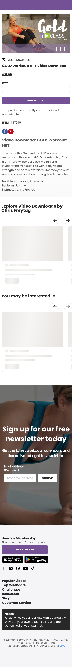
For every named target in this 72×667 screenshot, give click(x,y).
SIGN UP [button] (47, 478)
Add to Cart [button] (36, 100)
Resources (10, 594)
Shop (6, 598)
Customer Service (16, 603)
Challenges (11, 589)
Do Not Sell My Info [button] (45, 643)
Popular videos (14, 581)
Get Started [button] (25, 549)
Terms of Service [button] (60, 640)
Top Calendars (14, 585)
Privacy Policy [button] (24, 643)
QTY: (5, 83)
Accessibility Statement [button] (19, 646)
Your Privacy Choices (48, 646)
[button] (12, 89)
